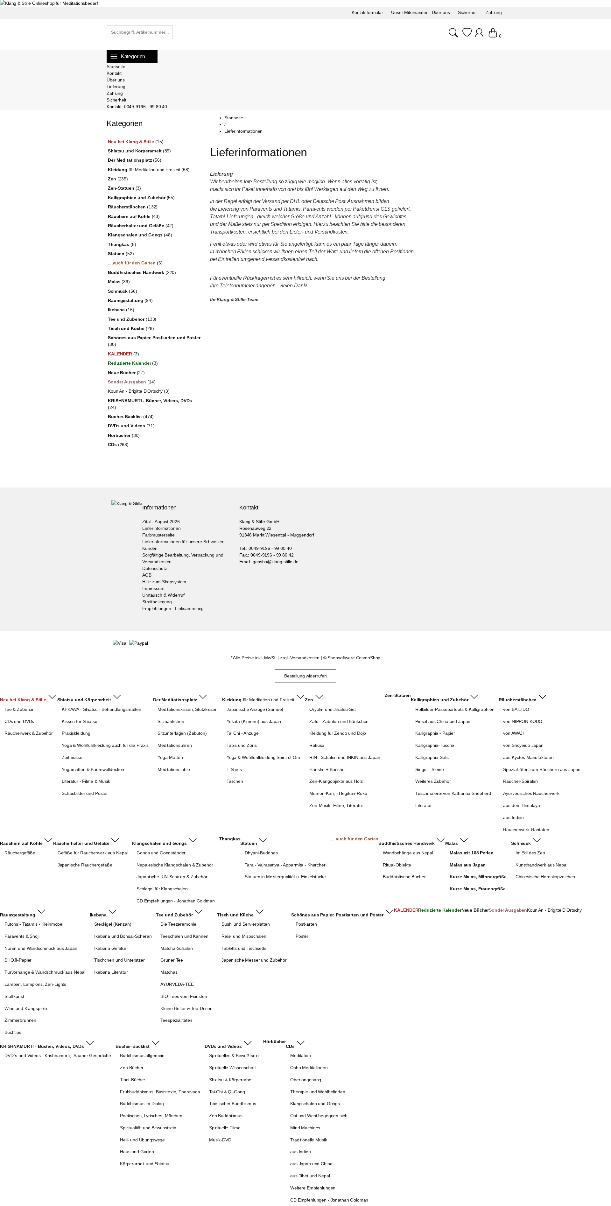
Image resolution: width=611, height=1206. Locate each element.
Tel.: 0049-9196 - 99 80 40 (265, 548)
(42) (140, 225)
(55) (141, 197)
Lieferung (116, 86)
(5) (122, 244)
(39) (119, 281)
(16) (121, 309)
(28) (131, 328)
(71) (131, 425)
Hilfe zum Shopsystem (164, 581)
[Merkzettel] (467, 36)
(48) (140, 234)
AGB (146, 575)
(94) (130, 300)
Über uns (116, 79)
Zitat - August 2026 (160, 521)
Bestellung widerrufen (305, 675)
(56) (134, 160)
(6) (135, 262)
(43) (134, 216)
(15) (135, 141)
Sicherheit (116, 99)
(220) (142, 272)
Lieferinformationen (161, 528)
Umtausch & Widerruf (163, 595)
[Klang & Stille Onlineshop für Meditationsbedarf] (49, 3)
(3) (124, 188)
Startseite (116, 66)
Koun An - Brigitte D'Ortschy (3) (139, 391)
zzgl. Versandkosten (300, 657)
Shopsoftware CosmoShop (353, 657)
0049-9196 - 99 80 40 (145, 106)
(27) (126, 372)
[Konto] (480, 36)
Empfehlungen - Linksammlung (173, 608)
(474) (131, 416)
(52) (121, 253)
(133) (132, 319)
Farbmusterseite (158, 534)
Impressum (153, 588)
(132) (133, 206)
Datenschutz (154, 568)
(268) (118, 444)
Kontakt (114, 73)
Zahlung (115, 93)
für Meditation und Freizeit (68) (148, 169)
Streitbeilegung (157, 601)
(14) (131, 381)
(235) (118, 178)
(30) (154, 341)
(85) (139, 150)
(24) (150, 404)
